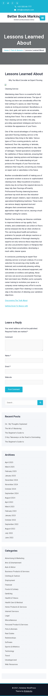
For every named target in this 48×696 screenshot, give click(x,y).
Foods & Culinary (12, 589)
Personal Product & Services (16, 625)
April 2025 (9, 462)
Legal (7, 616)
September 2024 (11, 493)
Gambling (8, 594)
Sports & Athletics (12, 647)
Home (6, 50)
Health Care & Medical (14, 602)
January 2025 (10, 476)
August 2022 (10, 529)
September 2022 (11, 524)
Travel (7, 656)
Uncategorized (11, 660)
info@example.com (25, 10)
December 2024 (11, 480)
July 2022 (9, 533)
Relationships (10, 638)
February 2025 (11, 471)
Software (8, 642)
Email (8, 366)
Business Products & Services (17, 571)
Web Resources (11, 664)
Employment (10, 580)
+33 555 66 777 (24, 7)
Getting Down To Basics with (16, 306)
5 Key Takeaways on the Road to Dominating (22, 437)
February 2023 (11, 511)
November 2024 (11, 484)
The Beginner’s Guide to (14, 433)
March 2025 (10, 467)
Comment (9, 337)
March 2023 (10, 507)
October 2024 (10, 489)
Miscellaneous (11, 620)
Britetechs (28, 691)
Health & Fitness (11, 598)
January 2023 (10, 515)
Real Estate (9, 633)
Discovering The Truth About (16, 300)
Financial (8, 585)
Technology (9, 651)
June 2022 (9, 538)
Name (8, 356)
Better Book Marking (24, 16)
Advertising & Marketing (14, 558)
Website (8, 377)
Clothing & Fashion (12, 576)
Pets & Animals (17, 50)
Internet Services (12, 611)
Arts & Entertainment (13, 563)
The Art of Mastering (13, 428)
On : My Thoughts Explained (16, 424)
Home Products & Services (16, 607)
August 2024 (10, 498)
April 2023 (9, 502)
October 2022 (10, 520)
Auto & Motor (10, 567)
